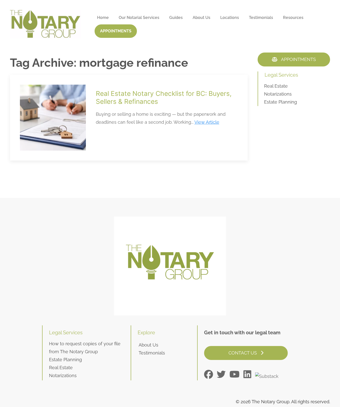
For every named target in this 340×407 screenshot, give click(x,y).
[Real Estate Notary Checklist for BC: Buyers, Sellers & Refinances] (129, 118)
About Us (201, 17)
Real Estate (276, 86)
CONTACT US (243, 352)
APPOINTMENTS (115, 31)
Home (103, 17)
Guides (176, 17)
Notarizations (278, 94)
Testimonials (261, 17)
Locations (229, 17)
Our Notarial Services (139, 17)
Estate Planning (280, 102)
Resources (293, 17)
